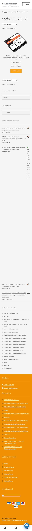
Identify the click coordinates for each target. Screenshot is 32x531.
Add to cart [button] (16, 71)
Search (16, 528)
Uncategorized (8, 368)
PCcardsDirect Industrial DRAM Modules (15, 341)
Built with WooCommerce (19, 520)
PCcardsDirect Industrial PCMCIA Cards (15, 344)
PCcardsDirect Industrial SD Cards (13, 350)
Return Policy (8, 470)
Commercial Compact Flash (11, 329)
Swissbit (6, 365)
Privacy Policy (8, 474)
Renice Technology (9, 356)
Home (5, 12)
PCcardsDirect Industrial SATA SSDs (14, 347)
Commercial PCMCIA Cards (11, 332)
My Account (5, 528)
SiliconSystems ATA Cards (11, 359)
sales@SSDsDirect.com (11, 388)
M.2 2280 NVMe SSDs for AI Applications (15, 335)
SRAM (5, 362)
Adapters (6, 316)
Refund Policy (8, 481)
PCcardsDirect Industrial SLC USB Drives (15, 353)
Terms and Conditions (11, 477)
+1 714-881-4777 (9, 385)
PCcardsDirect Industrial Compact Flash (15, 338)
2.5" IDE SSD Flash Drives (11, 313)
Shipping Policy (9, 467)
